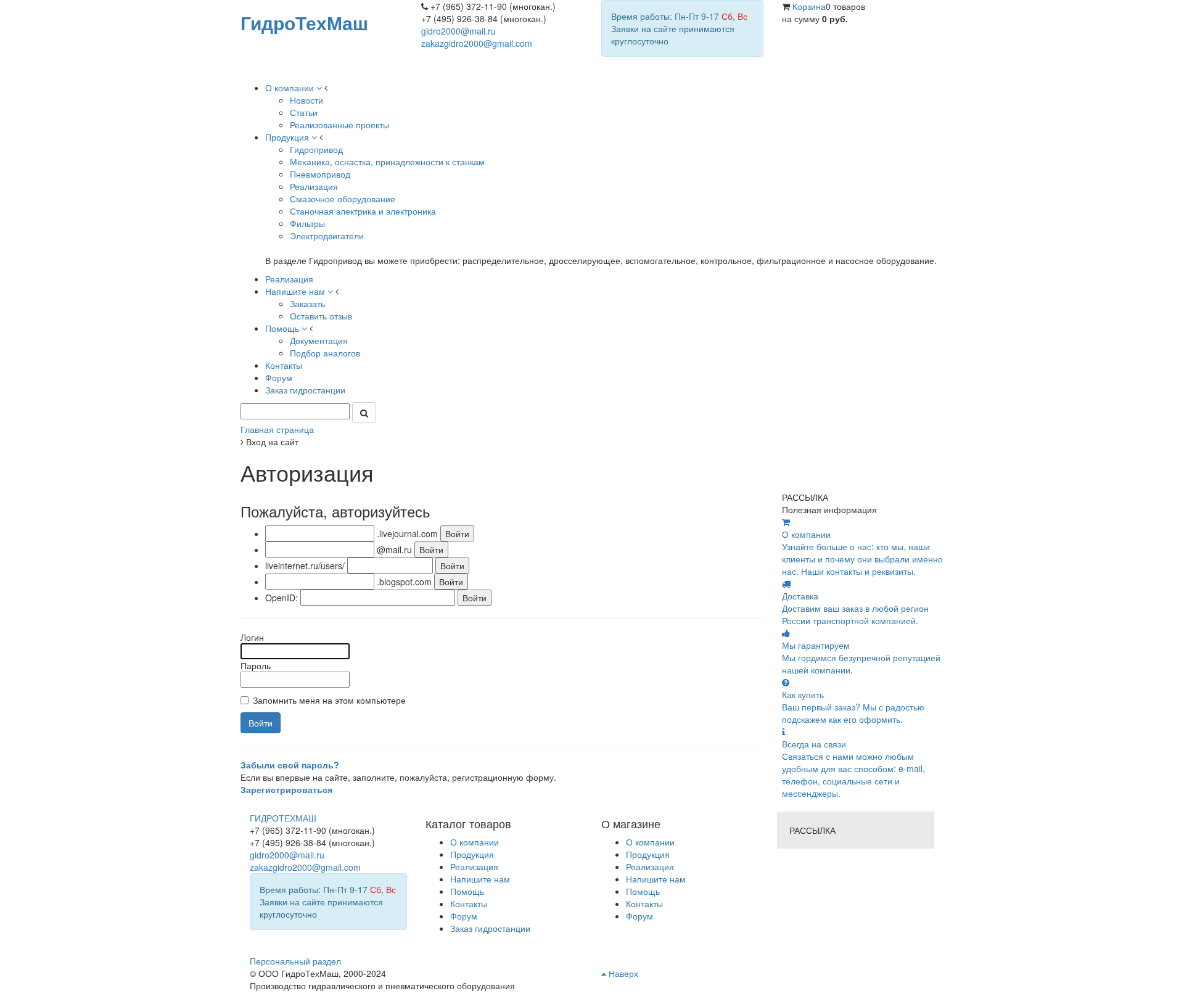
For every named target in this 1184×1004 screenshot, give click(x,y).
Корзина (809, 6)
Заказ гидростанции (490, 928)
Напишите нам (656, 879)
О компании (650, 842)
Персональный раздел (295, 961)
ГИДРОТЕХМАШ (283, 818)
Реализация (650, 866)
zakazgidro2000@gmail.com (476, 43)
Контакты (644, 903)
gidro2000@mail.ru (458, 31)
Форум (639, 916)
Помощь (643, 891)
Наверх (622, 973)
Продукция (648, 854)
